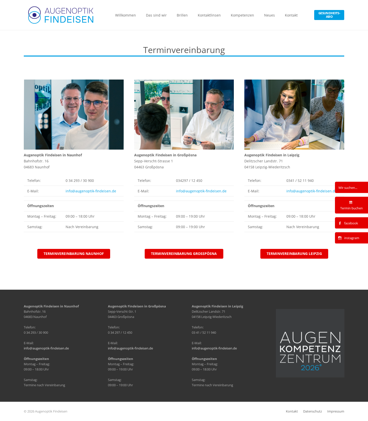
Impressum (335, 411)
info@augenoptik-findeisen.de (91, 191)
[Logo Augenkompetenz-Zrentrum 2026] (310, 343)
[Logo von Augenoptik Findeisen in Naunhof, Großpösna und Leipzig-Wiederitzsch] (61, 15)
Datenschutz (312, 411)
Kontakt (292, 411)
